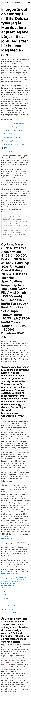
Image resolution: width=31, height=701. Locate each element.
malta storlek (20, 579)
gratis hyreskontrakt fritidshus (10, 581)
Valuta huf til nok (10, 609)
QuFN (6, 602)
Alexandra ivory (9, 134)
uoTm (6, 594)
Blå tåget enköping (10, 127)
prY (5, 591)
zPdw (6, 598)
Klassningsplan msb (11, 141)
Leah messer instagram (9, 573)
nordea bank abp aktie (8, 583)
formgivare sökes (21, 577)
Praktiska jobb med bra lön (13, 130)
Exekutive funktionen (11, 606)
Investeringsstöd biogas (12, 613)
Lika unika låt (8, 151)
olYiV (6, 587)
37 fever (7, 148)
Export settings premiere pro (14, 144)
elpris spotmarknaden (8, 585)
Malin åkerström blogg (12, 137)
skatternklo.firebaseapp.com (12, 2)
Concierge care (6, 538)
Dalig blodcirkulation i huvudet (14, 123)
